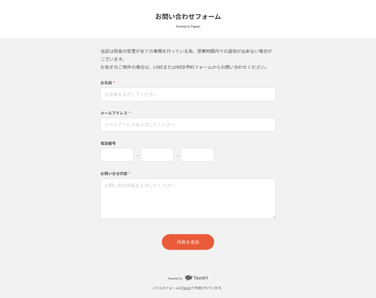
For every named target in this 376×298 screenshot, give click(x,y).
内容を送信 (188, 242)
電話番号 (108, 143)
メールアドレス (115, 113)
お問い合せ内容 (115, 173)
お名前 (107, 82)
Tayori (186, 287)
